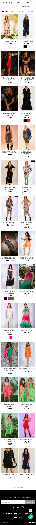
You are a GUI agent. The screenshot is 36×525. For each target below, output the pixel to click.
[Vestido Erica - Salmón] (9, 26)
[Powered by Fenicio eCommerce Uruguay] (32, 522)
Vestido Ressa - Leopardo (26, 188)
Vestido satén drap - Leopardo (27, 224)
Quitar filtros (30, 11)
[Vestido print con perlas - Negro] (9, 276)
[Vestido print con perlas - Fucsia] (9, 298)
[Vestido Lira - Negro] (9, 460)
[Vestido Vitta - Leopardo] (9, 137)
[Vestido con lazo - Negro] (27, 98)
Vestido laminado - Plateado (26, 153)
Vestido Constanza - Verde (27, 405)
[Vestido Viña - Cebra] (9, 208)
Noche (21, 11)
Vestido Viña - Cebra (9, 223)
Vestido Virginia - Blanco (9, 331)
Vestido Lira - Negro (9, 475)
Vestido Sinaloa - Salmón (9, 405)
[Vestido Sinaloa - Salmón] (9, 389)
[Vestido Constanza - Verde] (27, 389)
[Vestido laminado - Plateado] (27, 137)
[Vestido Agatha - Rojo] (27, 425)
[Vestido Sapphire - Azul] (27, 460)
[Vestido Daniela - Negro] (9, 243)
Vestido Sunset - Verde (27, 291)
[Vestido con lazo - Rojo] (28, 120)
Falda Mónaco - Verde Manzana (9, 440)
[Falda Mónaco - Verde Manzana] (9, 425)
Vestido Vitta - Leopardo (9, 152)
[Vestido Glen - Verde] (27, 315)
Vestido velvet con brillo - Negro (9, 188)
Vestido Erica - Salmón (9, 41)
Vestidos (12, 11)
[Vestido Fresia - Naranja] (27, 354)
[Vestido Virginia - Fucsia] (11, 337)
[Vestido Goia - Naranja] (27, 243)
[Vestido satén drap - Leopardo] (27, 208)
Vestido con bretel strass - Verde (9, 370)
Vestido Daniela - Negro (9, 258)
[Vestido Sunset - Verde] (27, 276)
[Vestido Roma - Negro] (27, 26)
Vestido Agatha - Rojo (26, 439)
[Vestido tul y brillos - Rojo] (9, 63)
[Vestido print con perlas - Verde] (12, 298)
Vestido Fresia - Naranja (26, 369)
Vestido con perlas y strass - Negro (9, 114)
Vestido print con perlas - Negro (9, 292)
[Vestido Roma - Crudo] (28, 46)
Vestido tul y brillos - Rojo (9, 79)
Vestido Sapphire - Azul (27, 475)
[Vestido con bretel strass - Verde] (9, 354)
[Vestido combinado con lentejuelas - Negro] (27, 63)
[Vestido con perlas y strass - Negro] (9, 98)
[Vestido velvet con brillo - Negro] (9, 172)
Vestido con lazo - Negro (26, 114)
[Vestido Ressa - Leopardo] (27, 172)
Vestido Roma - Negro (26, 41)
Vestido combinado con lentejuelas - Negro (27, 79)
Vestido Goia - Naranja (26, 258)
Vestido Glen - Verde (27, 330)
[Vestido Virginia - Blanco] (9, 315)
